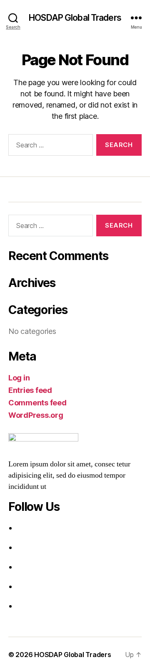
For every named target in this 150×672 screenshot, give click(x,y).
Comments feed (37, 402)
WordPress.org (35, 415)
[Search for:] (49, 146)
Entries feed (30, 390)
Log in (19, 377)
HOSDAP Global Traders (75, 17)
